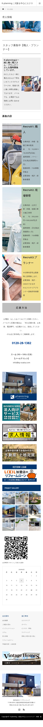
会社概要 (5, 620)
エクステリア (26, 620)
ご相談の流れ (6, 624)
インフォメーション (8, 628)
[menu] (39, 3)
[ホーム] (3, 8)
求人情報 (5, 636)
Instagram (19, 709)
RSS (23, 709)
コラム (4, 632)
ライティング (26, 632)
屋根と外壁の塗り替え (28, 636)
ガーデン (24, 624)
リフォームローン (7, 640)
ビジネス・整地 (26, 628)
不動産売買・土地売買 (9, 644)
